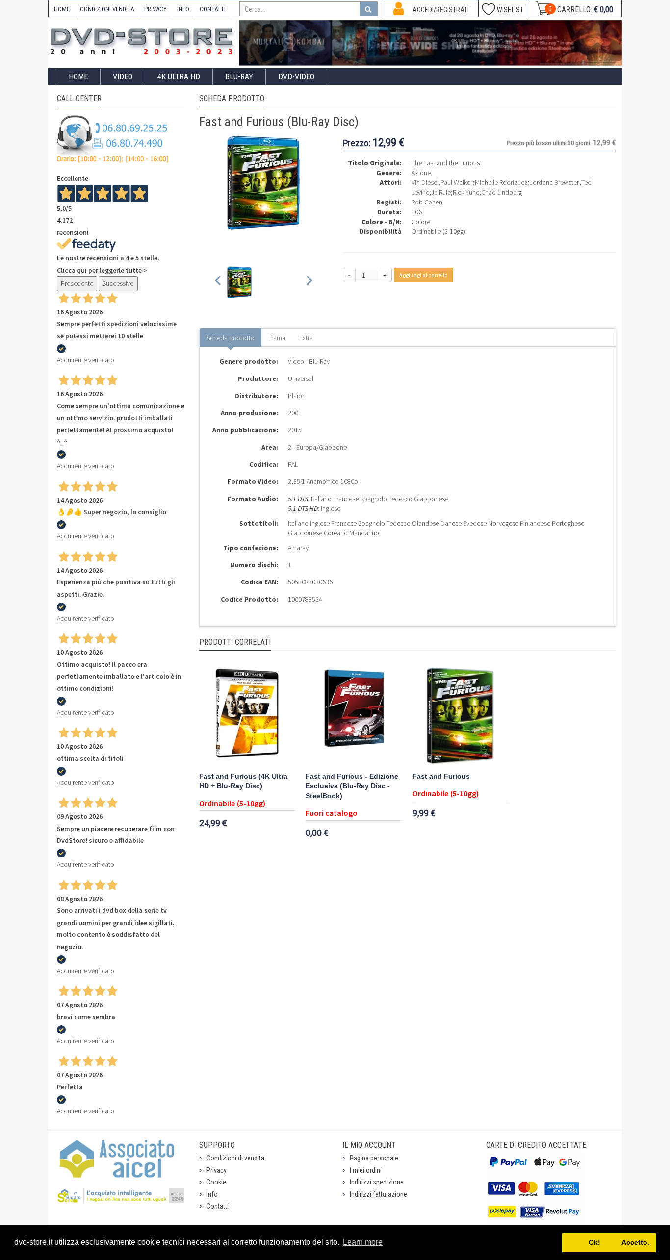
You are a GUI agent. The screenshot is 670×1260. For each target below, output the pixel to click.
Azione (421, 172)
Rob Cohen (427, 202)
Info (212, 1194)
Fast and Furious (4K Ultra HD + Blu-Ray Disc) (243, 781)
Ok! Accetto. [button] (609, 1242)
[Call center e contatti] (113, 138)
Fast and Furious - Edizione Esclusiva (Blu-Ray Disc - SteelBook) (352, 786)
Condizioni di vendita (235, 1158)
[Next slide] (309, 282)
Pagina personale (374, 1158)
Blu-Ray (239, 76)
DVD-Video (296, 76)
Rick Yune (466, 192)
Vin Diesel (425, 182)
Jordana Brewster (554, 182)
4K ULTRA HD (178, 76)
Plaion (297, 395)
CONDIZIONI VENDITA (107, 9)
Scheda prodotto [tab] (230, 337)
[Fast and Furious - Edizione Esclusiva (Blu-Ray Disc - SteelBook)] (354, 715)
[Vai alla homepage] (143, 40)
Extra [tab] (306, 337)
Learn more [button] (363, 1242)
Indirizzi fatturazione (378, 1194)
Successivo (118, 283)
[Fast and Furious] (461, 715)
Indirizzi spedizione (377, 1182)
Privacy (216, 1170)
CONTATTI (213, 9)
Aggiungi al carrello (423, 274)
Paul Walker (456, 182)
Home (78, 76)
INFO (183, 9)
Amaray (298, 547)
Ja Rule (441, 192)
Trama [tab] (276, 337)
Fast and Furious (441, 776)
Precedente (77, 283)
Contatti (217, 1206)
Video (122, 76)
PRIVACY (155, 9)
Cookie (216, 1182)
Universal (300, 378)
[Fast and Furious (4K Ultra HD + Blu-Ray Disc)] (247, 715)
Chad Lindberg (501, 192)
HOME (62, 9)
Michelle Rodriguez (501, 182)
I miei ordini (366, 1170)
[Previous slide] (218, 282)
